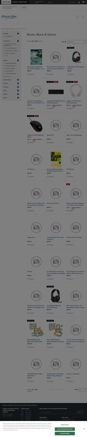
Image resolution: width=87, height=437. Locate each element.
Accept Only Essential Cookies (64, 429)
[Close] (84, 429)
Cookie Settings (65, 424)
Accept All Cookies (64, 433)
